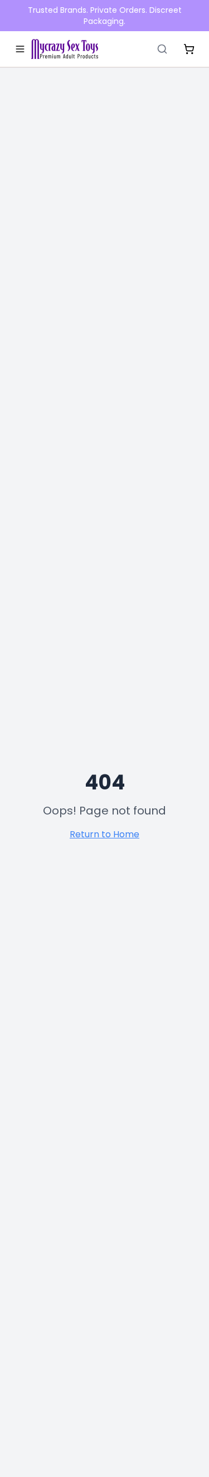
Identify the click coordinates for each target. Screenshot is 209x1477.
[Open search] (162, 49)
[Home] (64, 49)
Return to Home (104, 834)
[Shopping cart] (189, 49)
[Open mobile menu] (20, 49)
